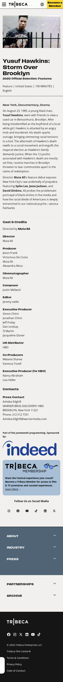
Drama (45, 105)
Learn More (12, 489)
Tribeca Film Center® (19, 651)
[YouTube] (27, 511)
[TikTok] (36, 511)
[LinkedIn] (45, 511)
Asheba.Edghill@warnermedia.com (25, 419)
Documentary (28, 105)
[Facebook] (18, 511)
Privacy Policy (14, 664)
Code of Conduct (16, 670)
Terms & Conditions (18, 657)
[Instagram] (9, 511)
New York (10, 105)
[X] (54, 511)
